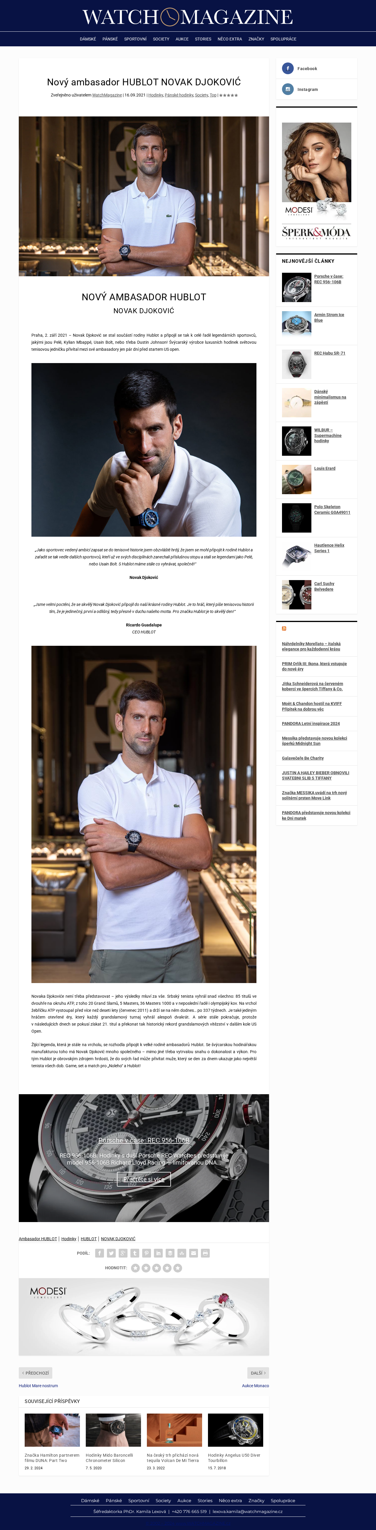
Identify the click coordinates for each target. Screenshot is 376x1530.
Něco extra (230, 39)
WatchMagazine (107, 95)
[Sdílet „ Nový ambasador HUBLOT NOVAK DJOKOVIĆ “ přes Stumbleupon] (182, 1253)
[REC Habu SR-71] (296, 364)
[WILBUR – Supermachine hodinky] (296, 441)
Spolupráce (283, 39)
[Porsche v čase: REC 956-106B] (296, 287)
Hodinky (155, 95)
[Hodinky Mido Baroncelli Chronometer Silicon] (113, 1430)
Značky (256, 39)
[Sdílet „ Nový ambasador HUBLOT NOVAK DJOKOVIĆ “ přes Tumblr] (135, 1253)
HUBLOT (89, 1238)
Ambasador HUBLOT (38, 1238)
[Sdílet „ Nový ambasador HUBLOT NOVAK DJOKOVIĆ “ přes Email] (193, 1253)
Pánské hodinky (179, 95)
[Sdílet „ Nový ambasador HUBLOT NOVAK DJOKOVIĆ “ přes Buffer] (170, 1253)
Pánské (110, 39)
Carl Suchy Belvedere (324, 586)
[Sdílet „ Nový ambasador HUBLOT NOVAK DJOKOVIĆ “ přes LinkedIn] (158, 1253)
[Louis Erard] (296, 479)
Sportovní (135, 39)
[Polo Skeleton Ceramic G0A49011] (296, 518)
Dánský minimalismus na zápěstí (330, 396)
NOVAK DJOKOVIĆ (118, 1238)
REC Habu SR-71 (329, 353)
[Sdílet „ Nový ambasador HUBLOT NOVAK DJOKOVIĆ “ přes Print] (205, 1253)
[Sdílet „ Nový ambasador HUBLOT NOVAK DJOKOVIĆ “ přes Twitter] (111, 1253)
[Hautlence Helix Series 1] (296, 556)
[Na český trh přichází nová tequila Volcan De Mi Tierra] (174, 1430)
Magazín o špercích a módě (317, 629)
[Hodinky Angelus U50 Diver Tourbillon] (235, 1430)
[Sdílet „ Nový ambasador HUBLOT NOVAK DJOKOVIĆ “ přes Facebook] (99, 1253)
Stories (203, 39)
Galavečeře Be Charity (303, 758)
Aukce (182, 39)
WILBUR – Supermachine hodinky (328, 435)
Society (161, 39)
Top (213, 95)
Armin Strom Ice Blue (329, 317)
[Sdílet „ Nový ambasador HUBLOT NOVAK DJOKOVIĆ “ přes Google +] (123, 1253)
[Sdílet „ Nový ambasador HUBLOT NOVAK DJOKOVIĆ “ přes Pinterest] (146, 1253)
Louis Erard (324, 468)
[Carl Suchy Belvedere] (296, 594)
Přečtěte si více (143, 1179)
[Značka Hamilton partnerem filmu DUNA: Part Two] (52, 1430)
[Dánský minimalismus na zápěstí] (296, 402)
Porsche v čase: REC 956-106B (144, 1140)
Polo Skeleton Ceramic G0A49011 (332, 509)
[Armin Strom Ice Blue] (296, 325)
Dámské (88, 39)
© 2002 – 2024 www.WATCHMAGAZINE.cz (188, 1523)
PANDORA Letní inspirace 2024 (311, 723)
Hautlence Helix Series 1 (329, 548)
